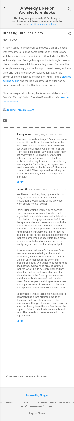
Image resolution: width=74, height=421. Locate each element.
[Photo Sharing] (18, 109)
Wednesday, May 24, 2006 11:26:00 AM (47, 189)
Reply (20, 182)
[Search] (69, 9)
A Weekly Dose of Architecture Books (37, 10)
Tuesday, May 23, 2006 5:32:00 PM (49, 134)
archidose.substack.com (44, 24)
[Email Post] (5, 121)
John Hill (22, 189)
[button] (69, 33)
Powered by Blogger (37, 395)
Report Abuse (37, 413)
